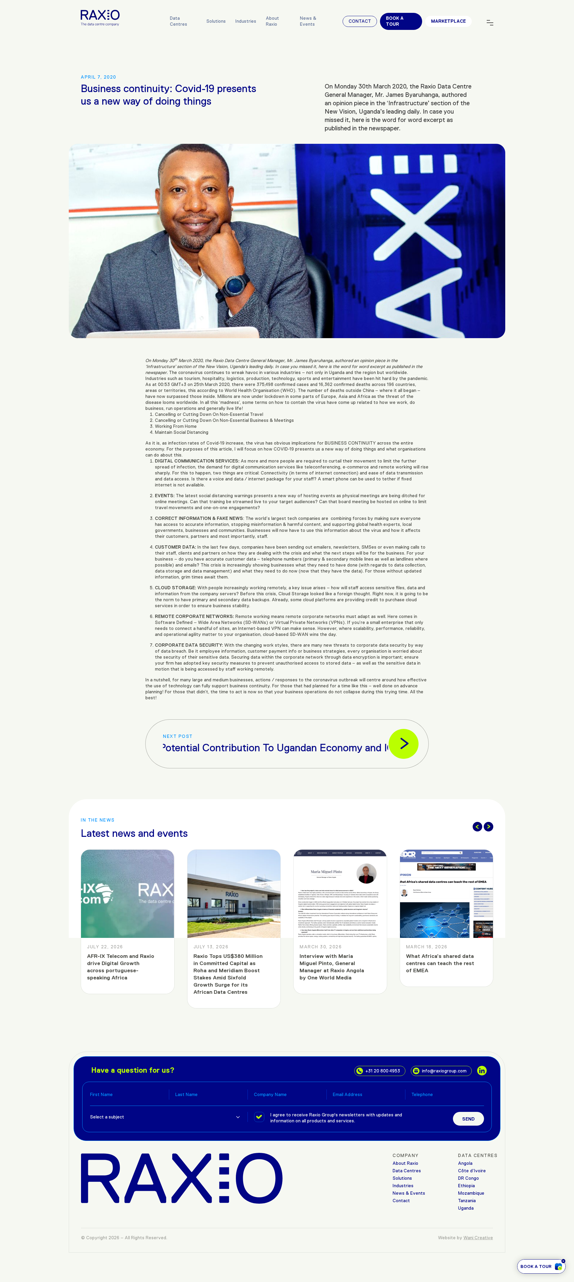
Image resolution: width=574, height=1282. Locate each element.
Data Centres (178, 21)
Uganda (466, 1208)
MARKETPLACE (448, 21)
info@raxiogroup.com (444, 1070)
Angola (465, 1163)
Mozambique (471, 1193)
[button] (477, 826)
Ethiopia (466, 1185)
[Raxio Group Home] (100, 17)
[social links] (482, 1070)
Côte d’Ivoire (472, 1170)
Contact (360, 21)
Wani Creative (478, 1237)
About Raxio (272, 21)
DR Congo (468, 1178)
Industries (245, 21)
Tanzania (467, 1200)
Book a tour (395, 21)
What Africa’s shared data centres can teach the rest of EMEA (334, 963)
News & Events (308, 21)
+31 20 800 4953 (382, 1070)
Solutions (216, 21)
